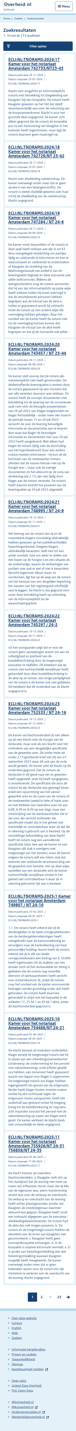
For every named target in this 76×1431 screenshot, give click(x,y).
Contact (17, 1323)
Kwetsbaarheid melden (28, 1369)
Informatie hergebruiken (29, 1349)
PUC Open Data (22, 1391)
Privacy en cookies (24, 1354)
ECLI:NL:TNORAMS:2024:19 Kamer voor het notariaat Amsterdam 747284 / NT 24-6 (36, 217)
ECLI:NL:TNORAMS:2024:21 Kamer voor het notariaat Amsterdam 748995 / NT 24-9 (36, 506)
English (16, 1328)
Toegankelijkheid (23, 1359)
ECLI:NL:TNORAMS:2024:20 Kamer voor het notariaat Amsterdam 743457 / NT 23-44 (37, 349)
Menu (66, 6)
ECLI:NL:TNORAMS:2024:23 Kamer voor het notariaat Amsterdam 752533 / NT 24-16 (37, 708)
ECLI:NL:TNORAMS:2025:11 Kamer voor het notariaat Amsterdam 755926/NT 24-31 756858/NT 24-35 (36, 1144)
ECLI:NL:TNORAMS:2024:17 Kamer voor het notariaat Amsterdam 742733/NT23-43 (35, 64)
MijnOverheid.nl (23, 1402)
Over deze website (24, 1318)
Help (15, 1333)
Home (6, 18)
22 (59, 1298)
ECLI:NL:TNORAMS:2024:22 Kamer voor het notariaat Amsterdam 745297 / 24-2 (34, 620)
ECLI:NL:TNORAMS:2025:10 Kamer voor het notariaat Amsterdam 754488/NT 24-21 (36, 1023)
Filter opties (38, 46)
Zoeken (18, 18)
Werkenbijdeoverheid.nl (28, 1417)
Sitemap (17, 1364)
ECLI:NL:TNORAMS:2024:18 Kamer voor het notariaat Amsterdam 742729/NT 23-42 (36, 151)
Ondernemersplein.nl (26, 1412)
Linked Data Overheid (27, 1386)
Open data (19, 1381)
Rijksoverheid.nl (22, 1407)
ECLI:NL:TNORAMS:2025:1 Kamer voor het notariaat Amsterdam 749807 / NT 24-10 (39, 900)
